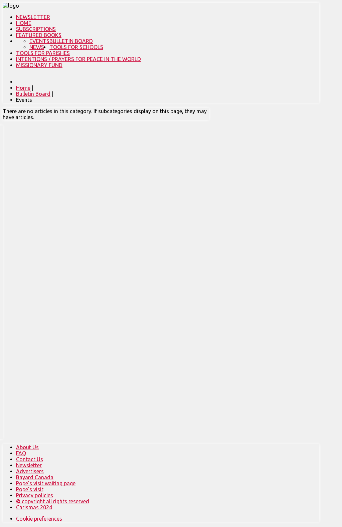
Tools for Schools (76, 47)
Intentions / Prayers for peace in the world (78, 59)
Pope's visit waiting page (45, 483)
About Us (27, 447)
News (36, 47)
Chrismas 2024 (34, 507)
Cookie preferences (39, 519)
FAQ (21, 453)
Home (23, 23)
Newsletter (33, 17)
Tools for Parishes (43, 53)
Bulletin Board (71, 41)
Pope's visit (29, 489)
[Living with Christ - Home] (11, 6)
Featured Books (38, 35)
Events (39, 41)
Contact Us (29, 459)
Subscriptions (36, 29)
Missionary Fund (39, 65)
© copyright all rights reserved (52, 501)
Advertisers (30, 471)
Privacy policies (34, 495)
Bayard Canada (34, 477)
